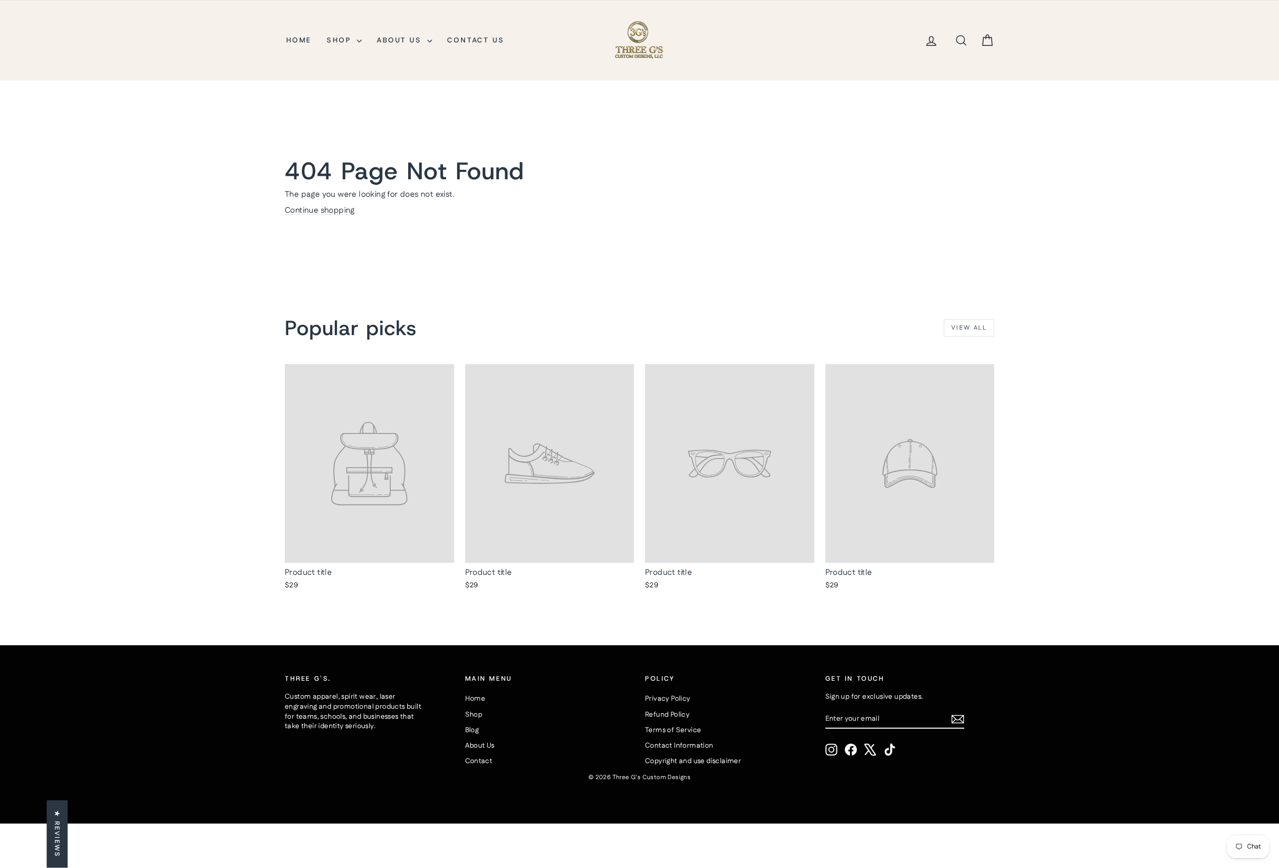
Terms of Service (673, 730)
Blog (472, 730)
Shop (340, 39)
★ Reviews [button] (56, 834)
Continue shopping (320, 210)
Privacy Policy (667, 699)
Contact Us (475, 39)
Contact (479, 761)
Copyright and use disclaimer (693, 761)
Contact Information (679, 746)
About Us (401, 39)
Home (299, 39)
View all (969, 328)
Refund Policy (667, 715)
